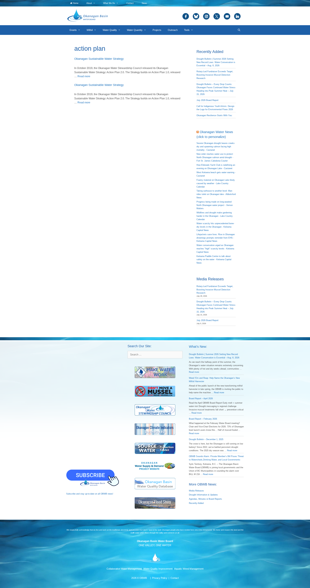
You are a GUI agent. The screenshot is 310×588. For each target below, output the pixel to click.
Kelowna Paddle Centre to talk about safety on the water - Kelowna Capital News (213, 259)
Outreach (173, 30)
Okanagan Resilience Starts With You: (214, 115)
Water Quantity (135, 30)
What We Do (109, 3)
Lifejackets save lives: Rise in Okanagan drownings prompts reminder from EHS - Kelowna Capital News (215, 237)
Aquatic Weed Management (188, 568)
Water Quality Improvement (158, 568)
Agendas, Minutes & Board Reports (205, 499)
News (144, 3)
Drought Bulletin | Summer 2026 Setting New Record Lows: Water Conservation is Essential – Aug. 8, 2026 (215, 62)
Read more (84, 76)
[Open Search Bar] (239, 30)
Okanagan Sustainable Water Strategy (99, 58)
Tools (187, 30)
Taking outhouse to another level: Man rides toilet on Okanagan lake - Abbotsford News (216, 194)
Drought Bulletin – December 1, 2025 (206, 439)
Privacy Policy (159, 578)
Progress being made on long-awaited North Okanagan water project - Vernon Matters (214, 205)
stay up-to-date (87, 494)
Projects (157, 30)
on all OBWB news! (104, 494)
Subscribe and (73, 494)
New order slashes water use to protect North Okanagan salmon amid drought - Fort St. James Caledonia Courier (214, 157)
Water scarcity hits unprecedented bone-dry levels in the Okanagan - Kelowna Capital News (215, 226)
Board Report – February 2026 (203, 419)
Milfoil (90, 30)
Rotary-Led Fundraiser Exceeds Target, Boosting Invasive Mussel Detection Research (214, 74)
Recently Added (196, 503)
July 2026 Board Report (207, 100)
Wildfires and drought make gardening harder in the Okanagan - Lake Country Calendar (214, 216)
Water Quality (110, 30)
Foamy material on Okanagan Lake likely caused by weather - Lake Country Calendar (215, 183)
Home (75, 3)
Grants (73, 30)
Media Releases (196, 490)
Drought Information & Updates (203, 495)
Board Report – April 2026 (201, 398)
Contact (130, 3)
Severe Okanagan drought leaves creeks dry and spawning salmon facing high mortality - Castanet (215, 146)
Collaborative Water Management (124, 568)
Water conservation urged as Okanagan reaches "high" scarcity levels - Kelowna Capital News (215, 248)
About (89, 3)
